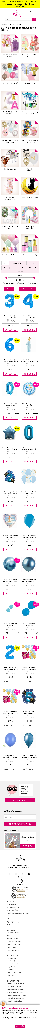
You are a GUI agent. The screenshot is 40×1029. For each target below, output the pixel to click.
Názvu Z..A (32, 268)
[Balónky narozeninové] (30, 158)
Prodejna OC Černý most (15, 1001)
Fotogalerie (11, 975)
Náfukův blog (20, 800)
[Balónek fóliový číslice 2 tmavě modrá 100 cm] (10, 659)
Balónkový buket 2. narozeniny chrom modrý (10, 493)
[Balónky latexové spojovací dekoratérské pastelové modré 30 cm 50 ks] (29, 615)
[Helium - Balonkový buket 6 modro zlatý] (10, 703)
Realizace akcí (11, 947)
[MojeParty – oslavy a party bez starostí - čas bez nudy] (17, 13)
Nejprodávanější (18, 263)
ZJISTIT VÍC (28, 846)
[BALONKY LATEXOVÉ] (10, 72)
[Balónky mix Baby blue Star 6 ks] (29, 484)
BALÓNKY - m (11, 970)
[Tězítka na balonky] (10, 243)
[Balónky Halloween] (30, 186)
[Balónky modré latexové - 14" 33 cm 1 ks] (10, 747)
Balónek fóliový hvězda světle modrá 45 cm (10, 449)
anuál (17, 970)
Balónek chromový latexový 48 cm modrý (29, 580)
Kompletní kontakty (13, 932)
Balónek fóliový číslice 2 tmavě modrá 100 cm (11, 668)
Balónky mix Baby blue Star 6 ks (29, 493)
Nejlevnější (32, 263)
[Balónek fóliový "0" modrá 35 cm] (10, 396)
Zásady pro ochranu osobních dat (18, 913)
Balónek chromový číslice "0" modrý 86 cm (29, 449)
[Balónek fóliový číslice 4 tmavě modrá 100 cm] (29, 308)
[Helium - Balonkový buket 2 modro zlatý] (29, 659)
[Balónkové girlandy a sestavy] (30, 100)
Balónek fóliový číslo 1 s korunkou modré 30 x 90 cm (29, 361)
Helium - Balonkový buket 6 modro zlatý (10, 712)
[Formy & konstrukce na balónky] (10, 215)
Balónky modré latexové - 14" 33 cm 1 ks (10, 757)
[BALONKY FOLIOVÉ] (30, 72)
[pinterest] (22, 874)
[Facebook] (9, 874)
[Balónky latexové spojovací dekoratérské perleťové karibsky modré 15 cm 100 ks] (10, 615)
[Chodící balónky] (10, 158)
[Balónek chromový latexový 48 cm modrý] (29, 572)
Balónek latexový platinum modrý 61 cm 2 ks (10, 581)
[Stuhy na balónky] (30, 243)
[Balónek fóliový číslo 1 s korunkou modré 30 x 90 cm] (29, 352)
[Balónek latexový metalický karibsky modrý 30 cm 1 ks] (29, 528)
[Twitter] (16, 874)
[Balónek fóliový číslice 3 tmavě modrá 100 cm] (10, 308)
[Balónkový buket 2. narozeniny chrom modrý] (10, 484)
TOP (5, 263)
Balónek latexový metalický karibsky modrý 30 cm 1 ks (29, 537)
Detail (10, 320)
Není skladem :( (10, 682)
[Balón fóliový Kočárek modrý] (29, 396)
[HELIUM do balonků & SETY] (10, 43)
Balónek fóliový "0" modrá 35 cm (10, 405)
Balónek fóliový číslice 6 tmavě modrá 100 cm (10, 361)
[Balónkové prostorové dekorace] (10, 186)
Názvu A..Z (19, 268)
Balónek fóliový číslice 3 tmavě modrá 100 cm (11, 317)
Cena (20, 275)
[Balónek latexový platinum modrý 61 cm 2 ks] (10, 572)
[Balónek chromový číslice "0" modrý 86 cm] (29, 440)
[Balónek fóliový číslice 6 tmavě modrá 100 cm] (10, 352)
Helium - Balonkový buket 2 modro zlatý (29, 668)
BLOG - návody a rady (14, 972)
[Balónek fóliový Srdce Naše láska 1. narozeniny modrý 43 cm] (10, 528)
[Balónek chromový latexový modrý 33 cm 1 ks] (29, 747)
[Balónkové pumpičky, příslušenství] (30, 215)
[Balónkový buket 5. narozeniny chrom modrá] (29, 703)
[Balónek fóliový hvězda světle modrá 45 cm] (10, 440)
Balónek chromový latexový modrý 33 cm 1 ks (29, 757)
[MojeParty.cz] (20, 858)
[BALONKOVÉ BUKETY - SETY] (30, 43)
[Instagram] (29, 874)
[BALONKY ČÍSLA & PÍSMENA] (10, 100)
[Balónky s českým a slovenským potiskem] (30, 129)
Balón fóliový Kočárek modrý (29, 405)
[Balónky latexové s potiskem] (10, 129)
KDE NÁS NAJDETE (13, 981)
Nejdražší (7, 268)
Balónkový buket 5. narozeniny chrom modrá (29, 713)
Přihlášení (31, 11)
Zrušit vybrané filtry (27, 289)
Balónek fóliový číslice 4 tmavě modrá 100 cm (29, 317)
